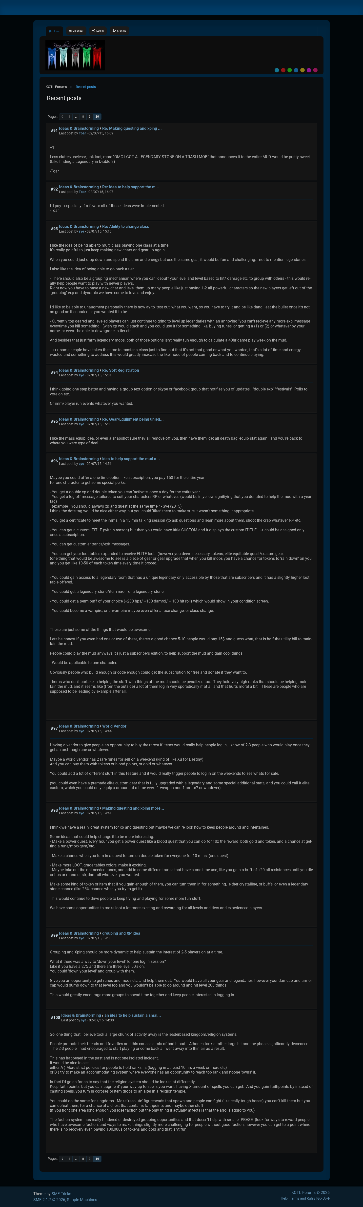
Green (289, 70)
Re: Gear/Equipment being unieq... (133, 419)
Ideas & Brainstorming (79, 128)
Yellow (302, 70)
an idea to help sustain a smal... (132, 1015)
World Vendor (114, 726)
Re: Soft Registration (120, 370)
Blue (296, 70)
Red (283, 70)
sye (81, 231)
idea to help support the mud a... (131, 458)
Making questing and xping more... (133, 808)
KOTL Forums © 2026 (310, 1192)
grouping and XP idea (121, 933)
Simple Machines (82, 1199)
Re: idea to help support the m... (130, 187)
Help (284, 1198)
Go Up (322, 1198)
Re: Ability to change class (125, 226)
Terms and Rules (302, 1198)
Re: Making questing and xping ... (132, 128)
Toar (82, 133)
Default (277, 70)
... (76, 116)
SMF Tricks (61, 1193)
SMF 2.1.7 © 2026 (49, 1199)
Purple (309, 70)
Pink (315, 70)
